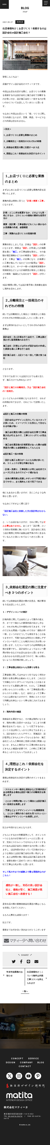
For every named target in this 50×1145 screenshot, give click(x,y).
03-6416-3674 (15, 1116)
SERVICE (33, 1058)
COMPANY (26, 1062)
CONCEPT (17, 1058)
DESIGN (10, 1062)
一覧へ (25, 991)
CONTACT (25, 1066)
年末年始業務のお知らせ (14, 974)
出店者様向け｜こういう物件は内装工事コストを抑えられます (35, 977)
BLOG (40, 1062)
